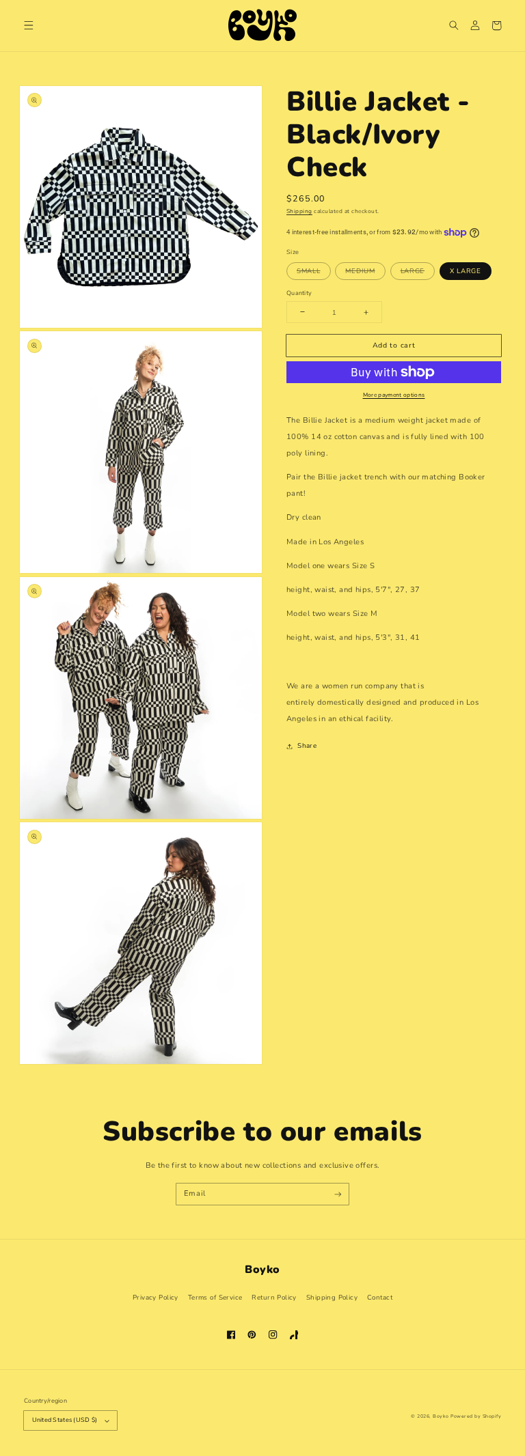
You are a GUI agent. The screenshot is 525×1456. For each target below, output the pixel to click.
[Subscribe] (338, 1194)
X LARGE (465, 270)
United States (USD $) (65, 1420)
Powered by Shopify (475, 1416)
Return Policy (274, 1297)
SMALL (309, 270)
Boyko (440, 1416)
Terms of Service (215, 1297)
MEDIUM (360, 270)
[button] (29, 25)
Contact (379, 1297)
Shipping (299, 211)
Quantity (299, 293)
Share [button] (307, 745)
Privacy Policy (155, 1297)
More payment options (394, 395)
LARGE (413, 270)
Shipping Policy (332, 1297)
